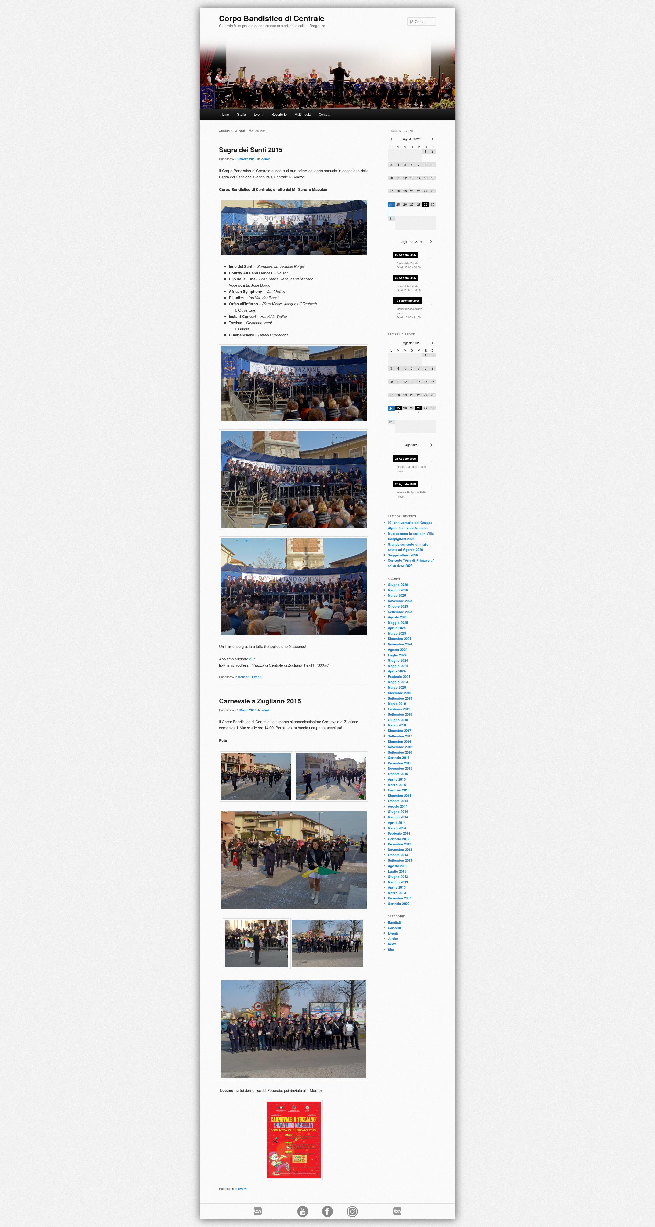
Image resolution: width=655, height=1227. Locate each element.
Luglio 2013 (397, 871)
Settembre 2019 (400, 698)
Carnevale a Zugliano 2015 (260, 700)
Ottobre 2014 (398, 800)
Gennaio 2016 (398, 757)
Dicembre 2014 (399, 795)
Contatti (324, 114)
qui (251, 658)
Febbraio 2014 (399, 833)
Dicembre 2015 (399, 763)
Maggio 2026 (398, 590)
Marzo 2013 (397, 892)
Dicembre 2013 (399, 844)
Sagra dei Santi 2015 (250, 149)
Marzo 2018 (397, 725)
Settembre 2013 (400, 860)
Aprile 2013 (397, 887)
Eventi (258, 114)
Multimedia (302, 114)
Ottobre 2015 (398, 773)
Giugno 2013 (398, 876)
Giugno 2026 (398, 584)
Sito (391, 949)
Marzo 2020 (397, 687)
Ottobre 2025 (398, 606)
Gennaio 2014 (398, 838)
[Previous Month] (391, 139)
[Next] (431, 242)
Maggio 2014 (398, 817)
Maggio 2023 (398, 681)
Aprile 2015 (397, 779)
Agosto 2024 (397, 649)
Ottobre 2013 (398, 854)
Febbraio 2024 (399, 676)
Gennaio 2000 (398, 903)
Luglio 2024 (397, 655)
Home (224, 114)
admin (265, 159)
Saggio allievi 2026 (403, 554)
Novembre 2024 (400, 644)
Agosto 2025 (397, 617)
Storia (241, 114)
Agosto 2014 (397, 806)
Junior (393, 938)
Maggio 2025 (398, 622)
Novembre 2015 (400, 768)
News (392, 943)
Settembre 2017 (400, 736)
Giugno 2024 (398, 660)
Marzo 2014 (397, 828)
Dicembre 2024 (399, 638)
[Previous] (393, 242)
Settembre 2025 (400, 611)
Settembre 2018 (400, 714)
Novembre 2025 (400, 600)
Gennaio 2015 (398, 790)
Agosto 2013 (397, 865)
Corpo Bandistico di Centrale (271, 18)
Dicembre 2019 (399, 692)
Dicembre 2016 (399, 741)
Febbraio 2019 (399, 709)
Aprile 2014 (397, 822)
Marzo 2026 (397, 595)
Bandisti (394, 922)
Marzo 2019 (397, 703)
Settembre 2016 (400, 752)
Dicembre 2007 (399, 898)
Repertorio (279, 114)
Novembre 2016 (400, 746)
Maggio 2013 (398, 881)
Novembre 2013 (400, 849)
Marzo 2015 (397, 784)
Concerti (244, 677)
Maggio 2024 (398, 665)
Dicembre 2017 (399, 730)
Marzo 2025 (397, 633)
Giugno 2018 (398, 719)
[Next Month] (432, 139)
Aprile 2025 (397, 627)
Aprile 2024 (397, 671)
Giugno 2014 (398, 811)
